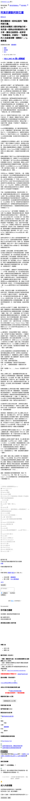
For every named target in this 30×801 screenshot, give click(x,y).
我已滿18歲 (4, 797)
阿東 (2, 563)
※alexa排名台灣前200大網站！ (9, 682)
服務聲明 (17, 778)
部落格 (6, 50)
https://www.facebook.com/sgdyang (16, 670)
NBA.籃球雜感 (15, 579)
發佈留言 (3, 595)
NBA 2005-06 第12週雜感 (14, 59)
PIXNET (7, 777)
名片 (5, 52)
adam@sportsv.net (23, 674)
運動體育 (13, 44)
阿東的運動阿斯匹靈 (12, 12)
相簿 (5, 48)
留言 (13, 572)
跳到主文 (3, 17)
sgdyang (15, 754)
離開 (9, 797)
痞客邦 (10, 572)
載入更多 (3, 585)
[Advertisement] (9, 633)
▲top (2, 582)
